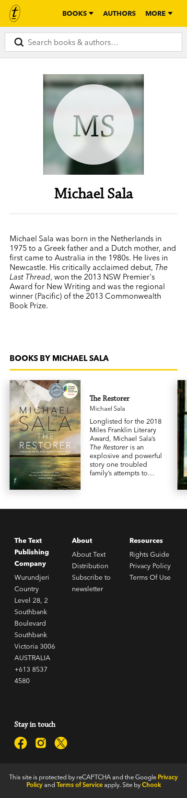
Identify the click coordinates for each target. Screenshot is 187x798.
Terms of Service (80, 784)
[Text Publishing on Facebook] (20, 743)
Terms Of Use (150, 577)
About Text (88, 554)
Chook (151, 784)
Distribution (90, 566)
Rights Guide (149, 554)
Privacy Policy (150, 566)
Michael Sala (107, 408)
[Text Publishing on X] (61, 743)
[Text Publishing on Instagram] (41, 743)
